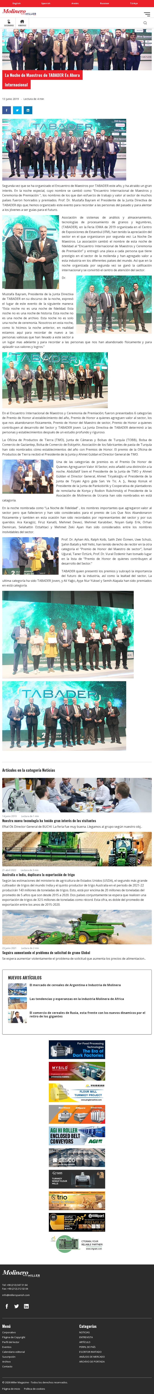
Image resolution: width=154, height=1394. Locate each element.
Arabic (75, 3)
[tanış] (77, 1179)
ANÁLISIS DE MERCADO (92, 1356)
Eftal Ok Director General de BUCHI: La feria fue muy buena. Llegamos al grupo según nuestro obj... (72, 827)
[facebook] (6, 1309)
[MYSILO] (77, 1071)
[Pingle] (77, 1092)
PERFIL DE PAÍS (87, 1347)
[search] (145, 23)
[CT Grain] (77, 1243)
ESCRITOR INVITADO (90, 1352)
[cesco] (77, 1157)
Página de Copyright (13, 1337)
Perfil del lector (10, 1342)
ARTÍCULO (84, 1342)
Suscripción (8, 1356)
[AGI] (77, 1135)
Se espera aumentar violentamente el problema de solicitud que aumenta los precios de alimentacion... (74, 959)
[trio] (77, 1200)
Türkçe (134, 3)
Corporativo (9, 1332)
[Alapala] (77, 1049)
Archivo (6, 1361)
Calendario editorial (13, 1352)
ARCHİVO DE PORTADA (92, 1361)
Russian (104, 3)
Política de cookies (34, 1388)
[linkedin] (26, 1309)
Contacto (7, 1366)
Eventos (6, 1347)
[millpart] (77, 1222)
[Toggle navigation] (147, 14)
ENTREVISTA (86, 1337)
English (17, 3)
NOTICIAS (84, 1332)
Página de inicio (11, 1388)
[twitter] (16, 1309)
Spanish (45, 3)
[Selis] (77, 1114)
